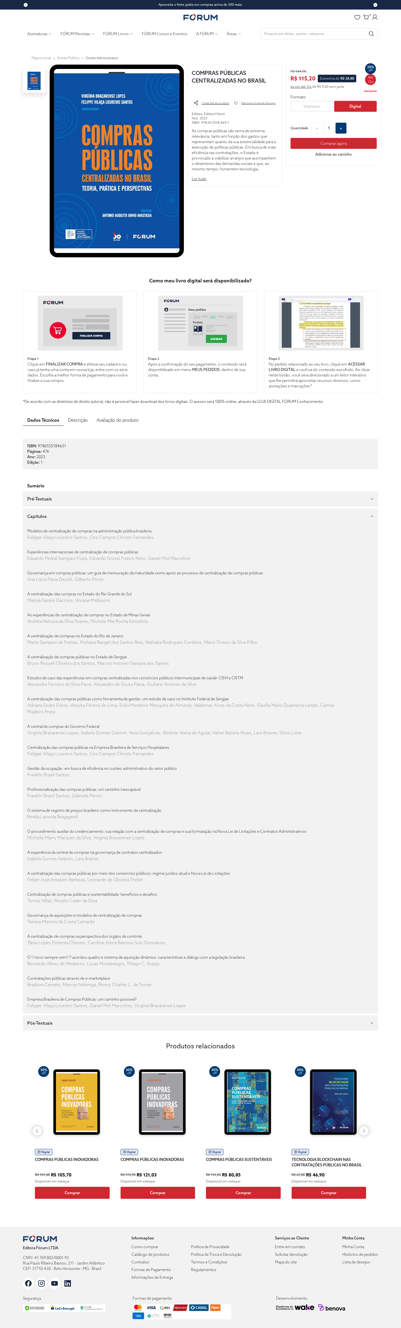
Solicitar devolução (291, 1254)
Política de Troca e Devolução (216, 1254)
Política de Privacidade (210, 1246)
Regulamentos (203, 1269)
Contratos (140, 1262)
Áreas (232, 33)
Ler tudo (199, 178)
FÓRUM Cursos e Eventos (164, 33)
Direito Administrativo (102, 58)
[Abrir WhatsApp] (387, 1314)
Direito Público (68, 58)
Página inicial (41, 58)
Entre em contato (290, 1246)
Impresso (312, 106)
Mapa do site (286, 1262)
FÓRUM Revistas (75, 33)
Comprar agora (334, 143)
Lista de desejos (356, 1262)
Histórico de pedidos (360, 1254)
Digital (355, 106)
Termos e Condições (209, 1262)
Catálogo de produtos (150, 1254)
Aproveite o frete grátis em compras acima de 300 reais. (200, 4)
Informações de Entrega (152, 1277)
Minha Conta (353, 1246)
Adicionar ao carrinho (333, 154)
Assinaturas (37, 33)
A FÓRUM (205, 33)
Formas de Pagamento (151, 1269)
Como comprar (144, 1246)
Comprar (72, 1192)
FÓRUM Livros (116, 33)
